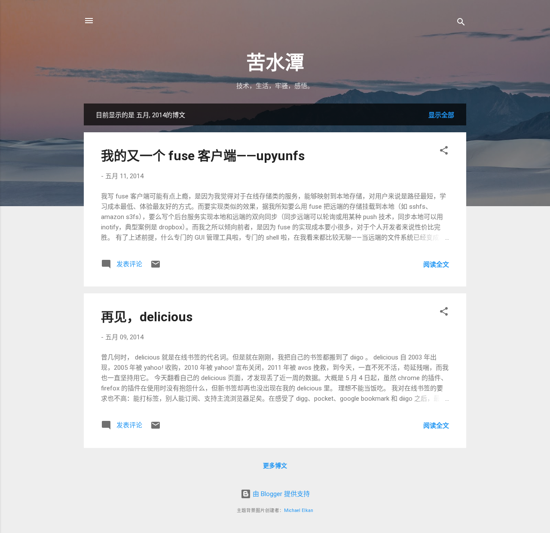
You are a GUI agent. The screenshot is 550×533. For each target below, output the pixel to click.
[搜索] (461, 23)
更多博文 (275, 465)
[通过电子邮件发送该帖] (155, 267)
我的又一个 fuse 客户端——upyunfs (203, 155)
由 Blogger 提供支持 (280, 494)
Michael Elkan (298, 510)
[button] (444, 151)
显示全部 (441, 115)
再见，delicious (146, 316)
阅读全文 (436, 264)
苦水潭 (275, 63)
